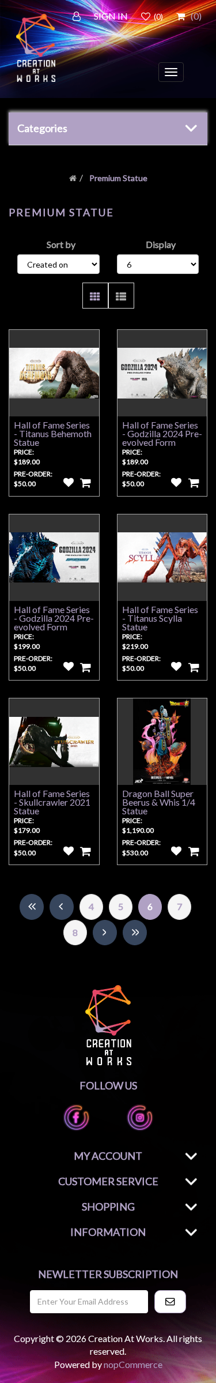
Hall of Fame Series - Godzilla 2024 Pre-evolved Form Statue (162, 437)
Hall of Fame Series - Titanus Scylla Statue (160, 618)
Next (105, 933)
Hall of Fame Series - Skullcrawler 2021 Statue (52, 802)
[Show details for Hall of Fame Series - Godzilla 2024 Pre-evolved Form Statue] (162, 373)
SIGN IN (111, 15)
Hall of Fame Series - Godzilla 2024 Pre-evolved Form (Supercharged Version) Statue (54, 626)
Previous (62, 907)
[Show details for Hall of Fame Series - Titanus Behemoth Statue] (54, 373)
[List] (121, 296)
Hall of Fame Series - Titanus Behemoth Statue (53, 433)
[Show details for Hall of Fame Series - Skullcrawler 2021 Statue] (54, 741)
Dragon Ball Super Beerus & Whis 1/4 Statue (158, 802)
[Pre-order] (85, 482)
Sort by (61, 244)
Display (161, 244)
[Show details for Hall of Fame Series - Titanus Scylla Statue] (162, 557)
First (32, 907)
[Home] (73, 178)
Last (135, 933)
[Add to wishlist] (68, 482)
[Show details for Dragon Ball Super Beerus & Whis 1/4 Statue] (162, 741)
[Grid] (95, 296)
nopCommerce (133, 1364)
